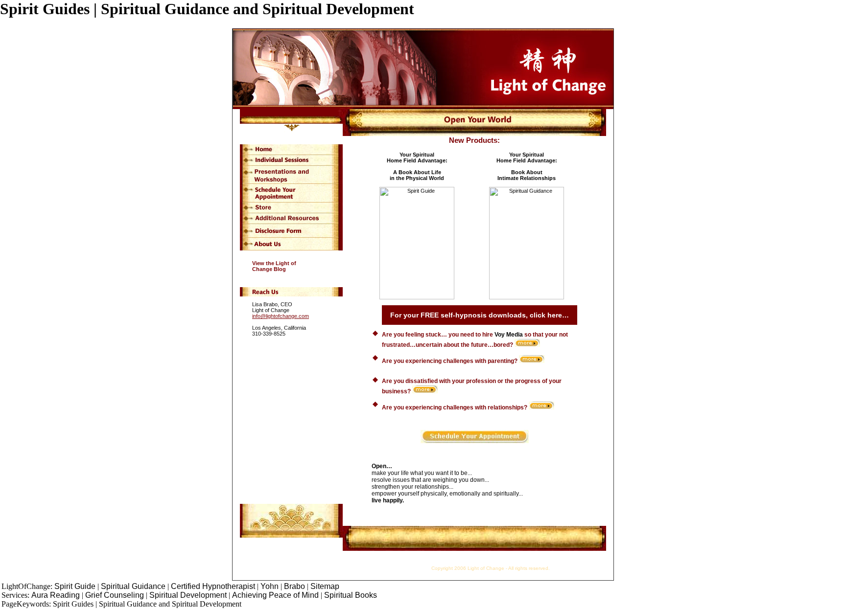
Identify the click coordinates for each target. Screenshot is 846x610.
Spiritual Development (188, 595)
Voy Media (508, 334)
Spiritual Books (350, 595)
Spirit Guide (74, 586)
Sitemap (324, 586)
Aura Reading (55, 595)
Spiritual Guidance (133, 586)
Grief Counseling (114, 595)
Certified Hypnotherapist (214, 586)
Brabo (294, 586)
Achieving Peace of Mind (275, 595)
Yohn (269, 586)
